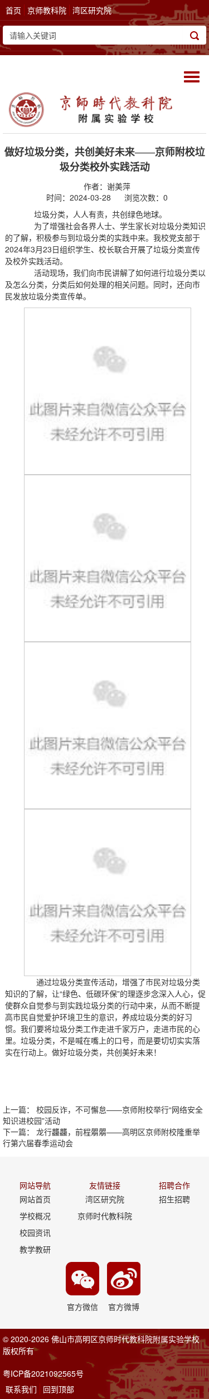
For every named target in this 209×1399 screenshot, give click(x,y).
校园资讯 (35, 1232)
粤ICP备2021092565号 (43, 1373)
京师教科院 (46, 10)
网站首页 (35, 1199)
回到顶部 (58, 1389)
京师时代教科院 (104, 1215)
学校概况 (35, 1215)
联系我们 (21, 1389)
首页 (13, 10)
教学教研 (35, 1249)
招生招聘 (174, 1199)
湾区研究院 (91, 10)
